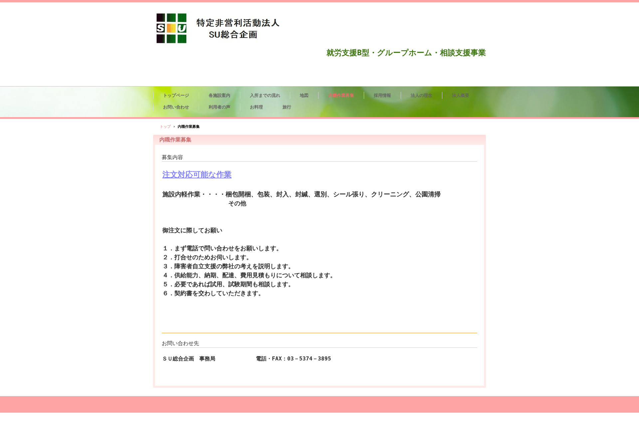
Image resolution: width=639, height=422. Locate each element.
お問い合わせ (176, 107)
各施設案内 (219, 95)
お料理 (256, 107)
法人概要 (460, 95)
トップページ (176, 95)
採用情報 (382, 95)
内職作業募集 (341, 95)
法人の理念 (421, 95)
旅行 (287, 107)
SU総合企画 (224, 28)
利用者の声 (219, 107)
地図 (304, 95)
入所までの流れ (265, 95)
